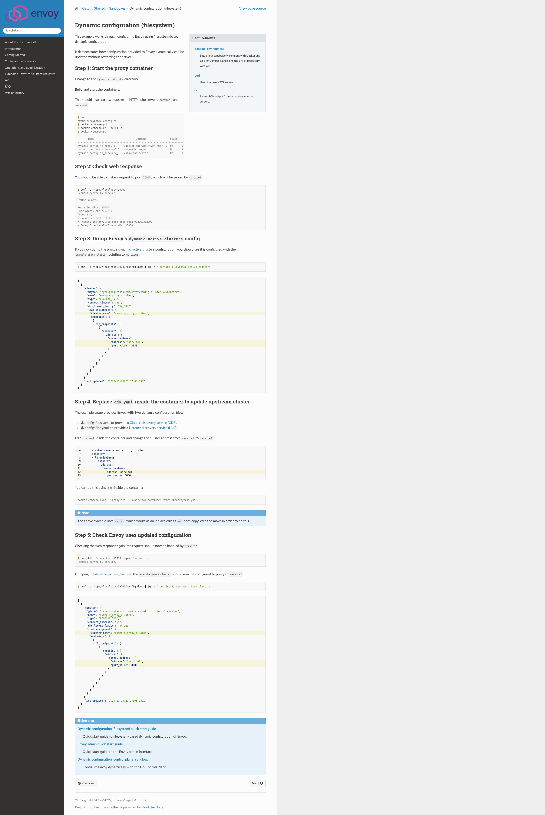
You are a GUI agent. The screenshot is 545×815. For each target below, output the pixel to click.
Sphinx (95, 807)
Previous (88, 783)
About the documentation (22, 42)
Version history (14, 92)
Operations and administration (25, 67)
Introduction (13, 48)
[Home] (76, 8)
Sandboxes (117, 8)
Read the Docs (152, 807)
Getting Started (15, 55)
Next (256, 783)
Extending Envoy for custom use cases (30, 74)
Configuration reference (20, 61)
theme (117, 807)
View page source (252, 8)
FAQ (8, 86)
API (7, 80)
